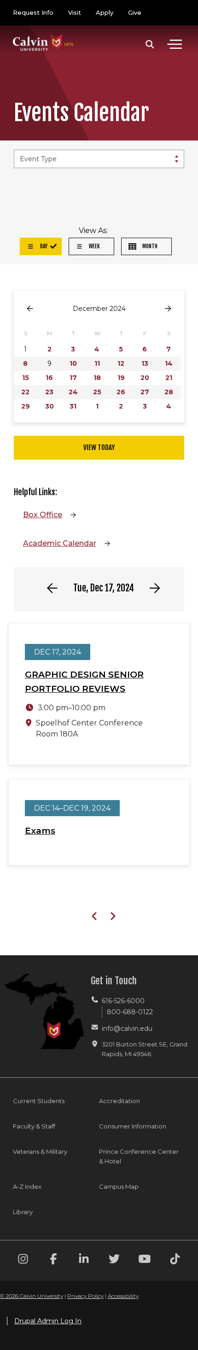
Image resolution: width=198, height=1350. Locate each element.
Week (93, 246)
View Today (99, 447)
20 (144, 378)
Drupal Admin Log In (48, 1321)
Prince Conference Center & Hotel (139, 1156)
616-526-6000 (123, 1001)
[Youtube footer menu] (144, 1260)
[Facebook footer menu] (53, 1260)
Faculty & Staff (34, 1126)
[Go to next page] (168, 308)
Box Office (42, 514)
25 (97, 392)
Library (23, 1212)
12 (120, 363)
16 (49, 378)
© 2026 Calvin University (31, 1295)
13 (144, 363)
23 (49, 392)
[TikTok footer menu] (175, 1260)
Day (43, 246)
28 (168, 392)
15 (25, 378)
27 (144, 392)
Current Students (38, 1101)
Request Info (33, 12)
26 (120, 392)
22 (25, 392)
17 (73, 378)
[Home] (43, 33)
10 (73, 363)
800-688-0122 (130, 1012)
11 (97, 363)
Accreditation (119, 1101)
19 (121, 378)
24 (73, 392)
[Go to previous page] (30, 308)
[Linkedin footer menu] (84, 1260)
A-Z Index (27, 1186)
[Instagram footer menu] (23, 1260)
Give (134, 12)
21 (168, 378)
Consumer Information (132, 1126)
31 (73, 406)
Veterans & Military (40, 1151)
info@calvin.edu (127, 1028)
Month (149, 246)
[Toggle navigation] (174, 44)
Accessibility (123, 1295)
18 (97, 378)
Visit (74, 12)
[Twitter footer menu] (114, 1260)
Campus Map (119, 1186)
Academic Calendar (59, 543)
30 (49, 406)
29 (25, 406)
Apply (104, 12)
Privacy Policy (85, 1295)
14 (169, 363)
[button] (150, 44)
